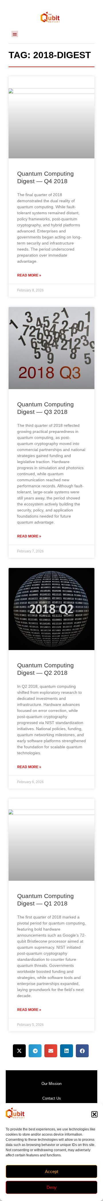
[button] (94, 1114)
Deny (52, 1187)
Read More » (29, 275)
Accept (51, 1171)
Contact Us (51, 1098)
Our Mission (51, 1083)
